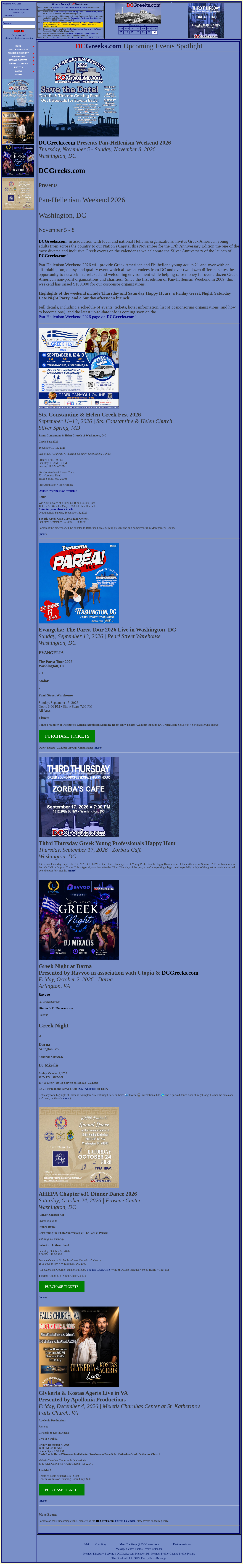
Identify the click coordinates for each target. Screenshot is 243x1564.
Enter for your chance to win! (56, 509)
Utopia (43, 1008)
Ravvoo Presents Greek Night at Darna (70, 7)
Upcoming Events (137, 25)
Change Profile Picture (182, 1553)
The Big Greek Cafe (98, 1269)
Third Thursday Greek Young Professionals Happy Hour (77, 12)
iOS (80, 1088)
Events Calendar (153, 1548)
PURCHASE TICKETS (67, 736)
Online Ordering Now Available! (58, 490)
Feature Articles (182, 1544)
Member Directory (93, 1553)
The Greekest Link (122, 1558)
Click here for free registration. (19, 38)
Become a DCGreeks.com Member (124, 1553)
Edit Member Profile (157, 1553)
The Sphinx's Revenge (153, 1558)
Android (90, 1088)
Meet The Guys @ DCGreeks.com (139, 1544)
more (42, 533)
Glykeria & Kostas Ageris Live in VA (83, 29)
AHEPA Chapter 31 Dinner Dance (81, 33)
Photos (138, 1548)
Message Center (125, 1548)
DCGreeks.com (57, 142)
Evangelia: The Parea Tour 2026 (85, 18)
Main (87, 1544)
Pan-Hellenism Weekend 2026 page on (86, 316)
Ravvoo (44, 994)
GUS (137, 1558)
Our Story (101, 1544)
